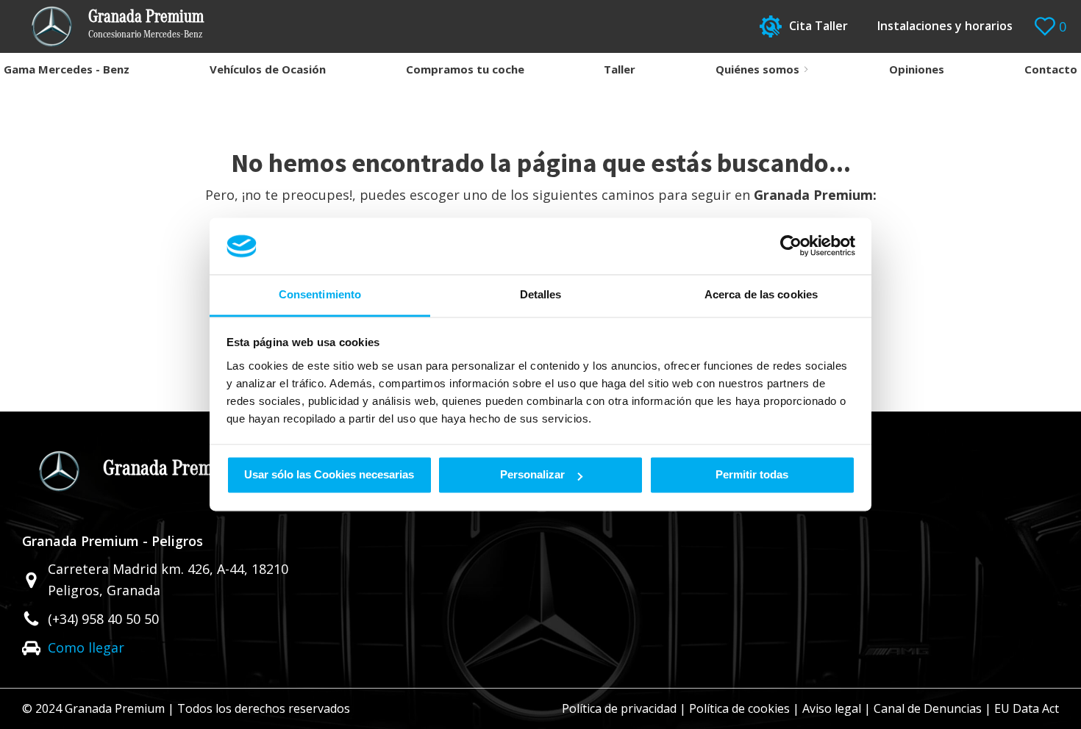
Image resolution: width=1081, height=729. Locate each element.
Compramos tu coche (465, 69)
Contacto (1050, 69)
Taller (619, 69)
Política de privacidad (619, 708)
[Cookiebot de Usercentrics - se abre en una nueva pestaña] (791, 246)
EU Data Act (1026, 708)
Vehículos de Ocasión (268, 69)
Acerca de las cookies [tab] (761, 294)
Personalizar (532, 475)
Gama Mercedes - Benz (66, 69)
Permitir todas (752, 475)
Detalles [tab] (541, 294)
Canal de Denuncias (928, 708)
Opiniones (916, 69)
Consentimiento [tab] (320, 294)
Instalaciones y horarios (945, 26)
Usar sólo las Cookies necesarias (329, 475)
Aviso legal (831, 708)
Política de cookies (739, 708)
